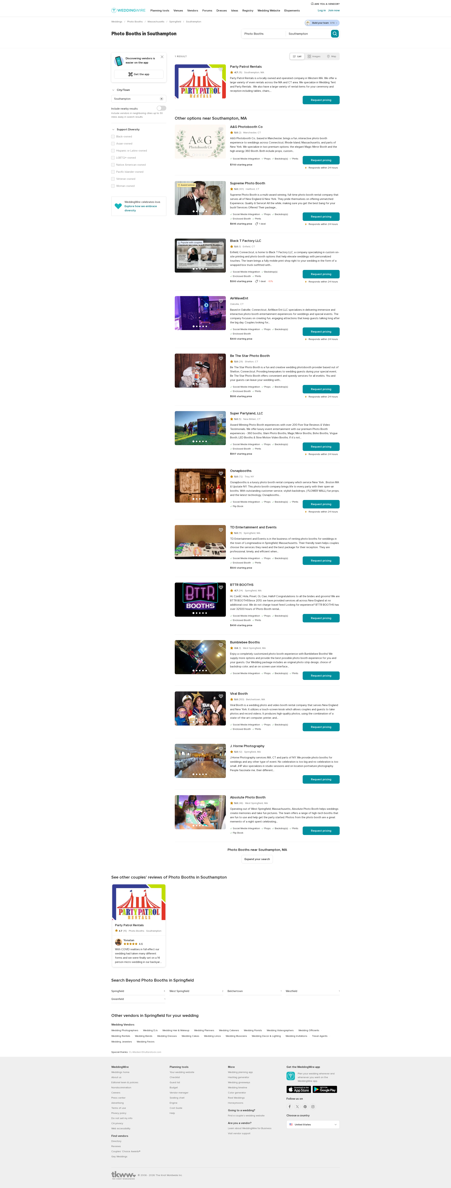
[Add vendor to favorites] (220, 69)
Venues (178, 10)
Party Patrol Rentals (246, 67)
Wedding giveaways (239, 1082)
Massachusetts (156, 21)
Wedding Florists (253, 1030)
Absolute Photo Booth (247, 797)
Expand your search (257, 859)
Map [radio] (333, 56)
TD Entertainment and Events (253, 527)
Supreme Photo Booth (247, 183)
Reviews (116, 1146)
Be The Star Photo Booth (250, 356)
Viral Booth (239, 694)
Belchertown (235, 991)
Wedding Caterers (229, 1030)
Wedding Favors (146, 1041)
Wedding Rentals (120, 1036)
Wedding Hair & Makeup (175, 1030)
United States (303, 1124)
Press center (118, 1097)
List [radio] (299, 56)
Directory (116, 1141)
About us (116, 1077)
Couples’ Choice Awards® (125, 1151)
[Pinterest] (305, 1106)
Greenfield (117, 999)
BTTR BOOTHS (242, 585)
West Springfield (179, 991)
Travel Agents (320, 1036)
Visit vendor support (239, 1133)
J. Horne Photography (247, 746)
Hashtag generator (238, 1077)
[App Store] (298, 1092)
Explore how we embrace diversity (141, 208)
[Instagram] (313, 1106)
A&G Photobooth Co (246, 127)
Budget (174, 1087)
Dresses (222, 10)
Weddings (117, 21)
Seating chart (177, 1097)
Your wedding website (182, 1072)
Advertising (117, 1102)
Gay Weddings (119, 1156)
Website (269, 10)
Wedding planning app (240, 1072)
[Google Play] (325, 1092)
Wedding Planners (204, 1030)
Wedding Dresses (167, 1036)
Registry (247, 10)
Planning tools (159, 10)
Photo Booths (135, 21)
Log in (322, 10)
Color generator (237, 1092)
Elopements (292, 10)
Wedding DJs (150, 1030)
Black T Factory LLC (245, 241)
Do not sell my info (121, 1118)
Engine (173, 1102)
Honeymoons (235, 1102)
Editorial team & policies (124, 1082)
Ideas (234, 10)
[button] (161, 99)
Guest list (175, 1082)
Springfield (175, 21)
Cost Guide (176, 1107)
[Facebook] (289, 1106)
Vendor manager (179, 1092)
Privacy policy (118, 1113)
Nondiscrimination (121, 1087)
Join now (334, 10)
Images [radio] (316, 56)
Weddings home (120, 1072)
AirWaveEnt (239, 298)
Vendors (192, 10)
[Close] (162, 57)
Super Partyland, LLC (246, 413)
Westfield (291, 991)
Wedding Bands (143, 1036)
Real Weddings (236, 1097)
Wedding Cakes (190, 1036)
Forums (207, 10)
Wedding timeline (237, 1087)
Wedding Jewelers (121, 1041)
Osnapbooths (241, 471)
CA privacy (117, 1123)
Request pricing (321, 100)
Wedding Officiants (308, 1030)
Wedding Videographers (280, 1030)
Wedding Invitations (296, 1036)
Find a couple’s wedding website (246, 1115)
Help (172, 1113)
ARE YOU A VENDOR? (327, 3)
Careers (115, 1092)
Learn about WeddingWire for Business (249, 1128)
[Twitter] (297, 1106)
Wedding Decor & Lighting (266, 1036)
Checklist (175, 1077)
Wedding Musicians (236, 1036)
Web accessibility (120, 1128)
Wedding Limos (212, 1036)
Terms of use (118, 1107)
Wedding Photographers (124, 1030)
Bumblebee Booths (245, 642)
